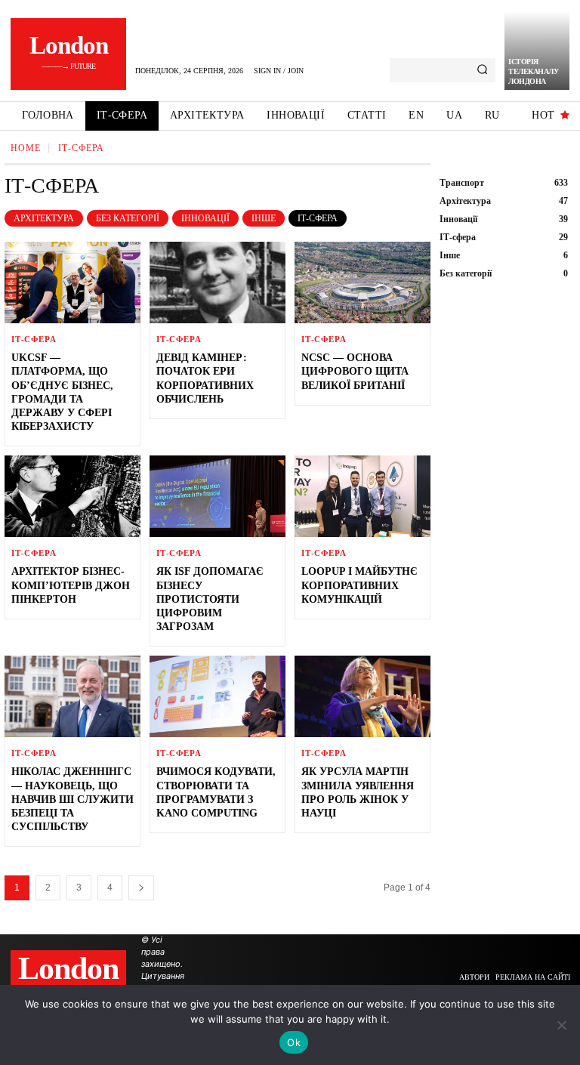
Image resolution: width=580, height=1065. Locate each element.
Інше (263, 218)
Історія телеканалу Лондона (533, 71)
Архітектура (44, 218)
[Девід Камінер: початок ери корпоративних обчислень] (217, 282)
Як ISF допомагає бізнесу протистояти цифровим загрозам (210, 599)
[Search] (482, 70)
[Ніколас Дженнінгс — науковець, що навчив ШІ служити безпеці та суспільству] (72, 696)
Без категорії (127, 218)
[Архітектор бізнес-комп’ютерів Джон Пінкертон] (72, 496)
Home (26, 148)
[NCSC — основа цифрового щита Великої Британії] (362, 282)
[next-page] (141, 887)
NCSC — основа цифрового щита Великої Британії (355, 371)
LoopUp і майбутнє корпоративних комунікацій (359, 585)
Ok (294, 1042)
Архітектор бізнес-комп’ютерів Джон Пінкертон (70, 585)
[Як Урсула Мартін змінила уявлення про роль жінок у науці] (362, 696)
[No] (561, 1025)
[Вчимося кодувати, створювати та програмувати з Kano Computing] (217, 696)
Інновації (205, 218)
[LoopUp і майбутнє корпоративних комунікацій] (362, 496)
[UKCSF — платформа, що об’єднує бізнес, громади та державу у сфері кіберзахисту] (72, 282)
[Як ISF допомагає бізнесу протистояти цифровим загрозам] (217, 496)
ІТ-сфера (318, 218)
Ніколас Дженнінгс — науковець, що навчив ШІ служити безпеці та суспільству (72, 799)
